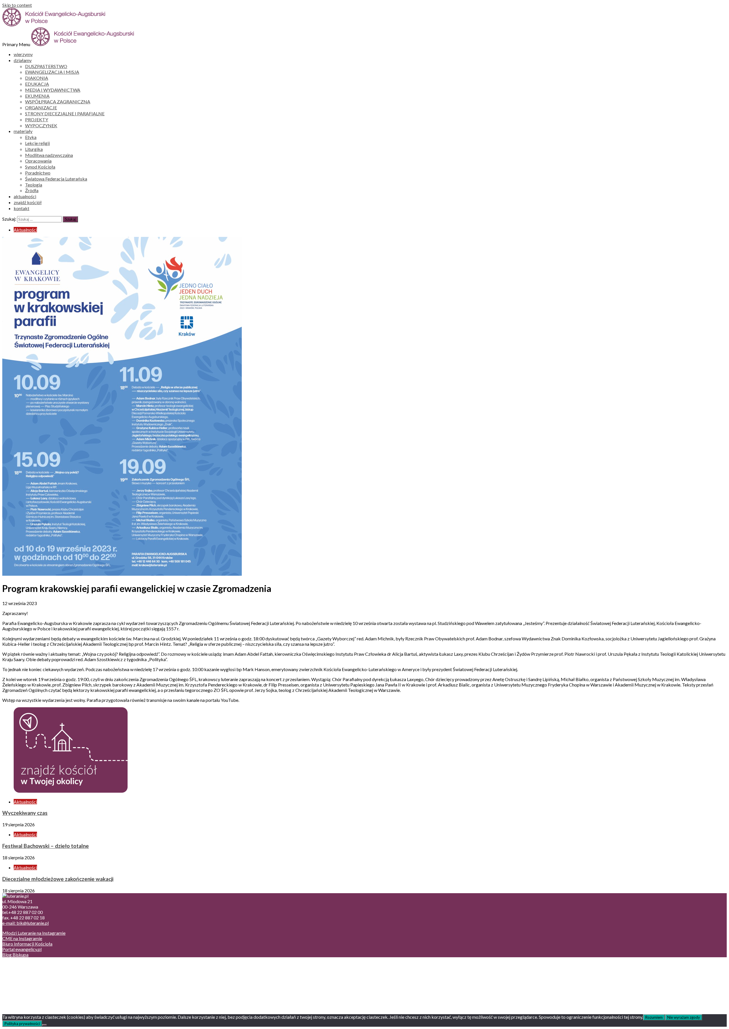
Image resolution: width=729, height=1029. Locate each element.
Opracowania (38, 160)
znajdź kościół (28, 202)
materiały (23, 131)
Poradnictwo (37, 172)
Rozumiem (654, 1017)
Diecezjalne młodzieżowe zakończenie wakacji (57, 879)
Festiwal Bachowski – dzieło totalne (45, 846)
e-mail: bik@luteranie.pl (25, 923)
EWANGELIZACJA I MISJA (52, 72)
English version (28, 975)
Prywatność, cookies (34, 970)
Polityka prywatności (22, 1023)
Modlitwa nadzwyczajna (49, 155)
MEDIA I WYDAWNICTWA (52, 90)
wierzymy (23, 54)
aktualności (25, 196)
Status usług (25, 980)
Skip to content (17, 5)
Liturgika (34, 149)
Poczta (21, 964)
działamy (23, 60)
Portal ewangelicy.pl (22, 949)
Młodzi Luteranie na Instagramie (33, 933)
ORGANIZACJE (41, 107)
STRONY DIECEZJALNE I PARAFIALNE (65, 113)
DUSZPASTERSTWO (46, 66)
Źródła (31, 190)
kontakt (21, 208)
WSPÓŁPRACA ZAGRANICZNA (57, 101)
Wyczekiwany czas (25, 813)
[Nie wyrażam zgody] (44, 1025)
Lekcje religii (37, 143)
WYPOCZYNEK (41, 125)
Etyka (30, 137)
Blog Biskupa (15, 954)
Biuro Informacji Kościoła (27, 943)
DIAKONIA (36, 78)
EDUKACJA (37, 84)
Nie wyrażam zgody (683, 1017)
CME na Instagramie (22, 938)
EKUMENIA (37, 96)
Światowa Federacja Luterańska (56, 178)
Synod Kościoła (40, 166)
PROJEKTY (36, 119)
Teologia (33, 184)
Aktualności (25, 229)
